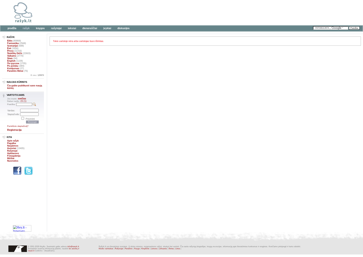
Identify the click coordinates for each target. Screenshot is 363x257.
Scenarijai (12, 45)
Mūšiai (10, 158)
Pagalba (11, 143)
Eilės (9, 40)
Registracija (14, 129)
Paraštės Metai (15, 71)
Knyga (137, 249)
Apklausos (13, 153)
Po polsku (12, 66)
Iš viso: (37, 75)
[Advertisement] (129, 12)
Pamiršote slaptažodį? (18, 126)
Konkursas (13, 68)
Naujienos (12, 145)
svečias (22, 98)
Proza (10, 50)
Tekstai (72, 28)
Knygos (40, 28)
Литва (171, 249)
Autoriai (11, 148)
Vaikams (11, 56)
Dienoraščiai (89, 28)
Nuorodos (12, 161)
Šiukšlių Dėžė (14, 53)
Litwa (177, 249)
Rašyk (26, 28)
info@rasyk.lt (73, 246)
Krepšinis (145, 249)
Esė (9, 48)
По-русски (13, 63)
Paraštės (129, 249)
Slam (10, 58)
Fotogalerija (13, 155)
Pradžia (12, 28)
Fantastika (13, 43)
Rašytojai (56, 28)
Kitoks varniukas (106, 249)
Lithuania (163, 249)
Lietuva (154, 249)
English (11, 61)
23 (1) (23, 101)
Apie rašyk (13, 140)
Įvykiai (107, 28)
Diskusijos (123, 28)
